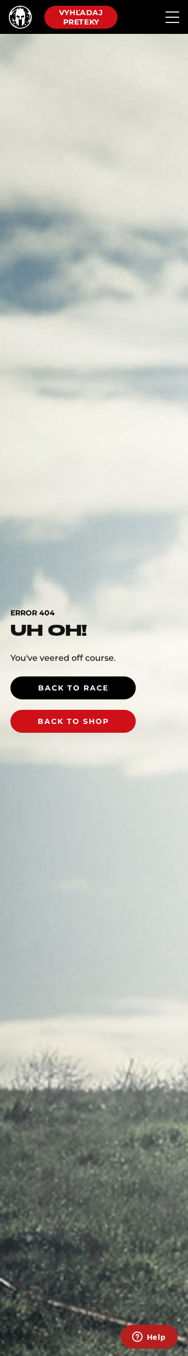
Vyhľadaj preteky (81, 17)
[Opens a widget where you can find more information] (149, 1338)
